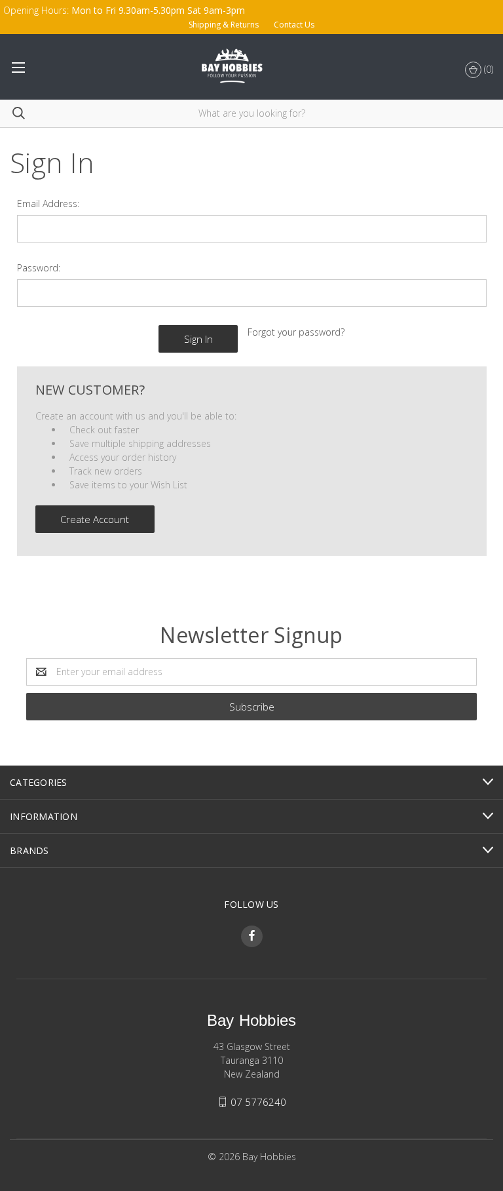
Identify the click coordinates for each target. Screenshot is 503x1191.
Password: (38, 268)
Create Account (94, 519)
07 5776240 (258, 1101)
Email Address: (48, 203)
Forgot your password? (296, 332)
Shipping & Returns (224, 24)
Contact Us (294, 24)
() (487, 69)
